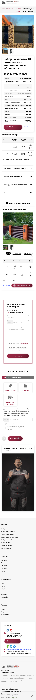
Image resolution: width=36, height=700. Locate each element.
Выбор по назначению (10, 9)
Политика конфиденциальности (11, 691)
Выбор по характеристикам (9, 537)
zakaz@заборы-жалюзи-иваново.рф (19, 649)
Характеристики (17, 253)
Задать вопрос (25, 127)
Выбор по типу (5, 542)
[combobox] (10, 322)
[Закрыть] (32, 696)
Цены (8, 253)
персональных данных (23, 423)
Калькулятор (5, 614)
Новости (3, 586)
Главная (3, 8)
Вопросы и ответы (6, 612)
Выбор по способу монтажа (9, 540)
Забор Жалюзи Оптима (14, 209)
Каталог (4, 525)
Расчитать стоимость (23, 285)
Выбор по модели (6, 529)
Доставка (4, 560)
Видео (3, 589)
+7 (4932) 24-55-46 (16, 312)
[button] (3, 203)
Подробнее (14, 697)
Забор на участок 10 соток (18, 10)
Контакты (4, 594)
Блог (2, 583)
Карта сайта (4, 597)
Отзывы (3, 591)
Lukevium (15, 689)
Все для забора (6, 548)
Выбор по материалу (7, 534)
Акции (3, 609)
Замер (3, 571)
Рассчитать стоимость (9, 127)
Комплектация (27, 253)
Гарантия (4, 568)
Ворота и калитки (6, 545)
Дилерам (4, 565)
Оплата (3, 563)
